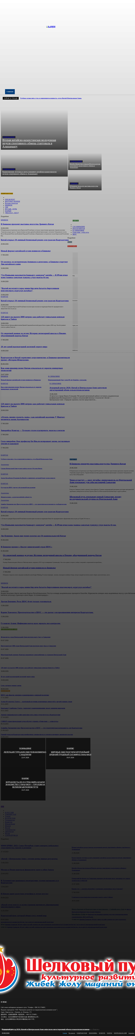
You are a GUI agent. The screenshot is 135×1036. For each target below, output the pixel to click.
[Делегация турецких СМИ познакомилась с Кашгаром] (23, 753)
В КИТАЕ (70, 748)
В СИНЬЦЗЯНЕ (9, 137)
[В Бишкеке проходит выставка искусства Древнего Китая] (85, 180)
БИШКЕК (74, 184)
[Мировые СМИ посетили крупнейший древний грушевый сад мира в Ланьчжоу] (68, 753)
